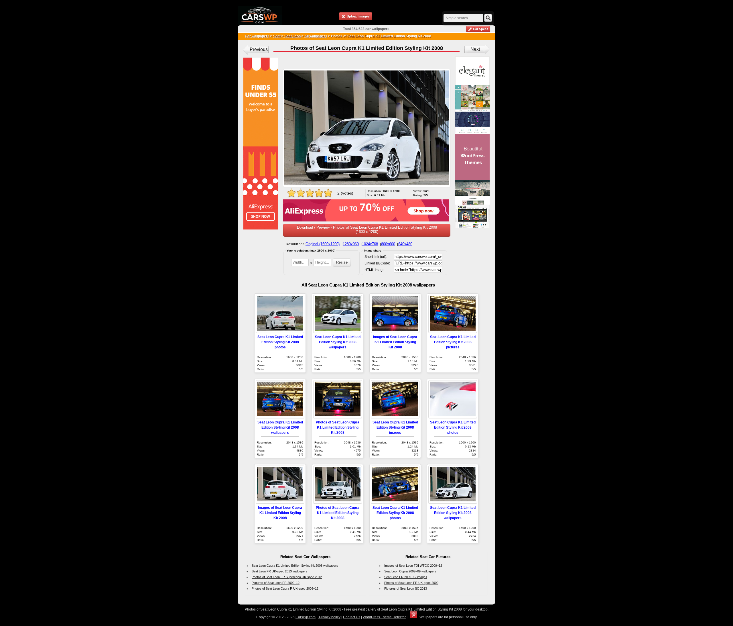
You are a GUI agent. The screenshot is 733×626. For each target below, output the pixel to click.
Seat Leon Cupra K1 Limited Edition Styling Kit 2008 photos (280, 342)
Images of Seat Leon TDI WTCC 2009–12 (413, 565)
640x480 (405, 244)
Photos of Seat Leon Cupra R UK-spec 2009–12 (285, 588)
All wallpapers (315, 36)
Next (475, 49)
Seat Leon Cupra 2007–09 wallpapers (410, 571)
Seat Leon (292, 36)
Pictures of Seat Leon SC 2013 (405, 588)
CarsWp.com (305, 617)
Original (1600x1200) (323, 244)
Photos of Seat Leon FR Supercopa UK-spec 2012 (287, 577)
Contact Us (351, 617)
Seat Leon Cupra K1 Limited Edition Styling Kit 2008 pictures (453, 342)
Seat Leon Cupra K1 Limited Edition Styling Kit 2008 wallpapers (337, 342)
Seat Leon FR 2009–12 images (405, 577)
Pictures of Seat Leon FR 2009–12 (275, 582)
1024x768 (370, 244)
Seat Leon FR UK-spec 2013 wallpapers (280, 571)
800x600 (388, 244)
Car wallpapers (257, 36)
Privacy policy (329, 617)
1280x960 (351, 244)
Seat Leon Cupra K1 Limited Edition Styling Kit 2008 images (395, 427)
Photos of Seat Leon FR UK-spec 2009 (411, 582)
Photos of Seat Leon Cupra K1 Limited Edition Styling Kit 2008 (337, 427)
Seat (277, 36)
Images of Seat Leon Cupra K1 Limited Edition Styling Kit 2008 (395, 342)
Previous (259, 49)
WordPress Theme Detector (384, 617)
